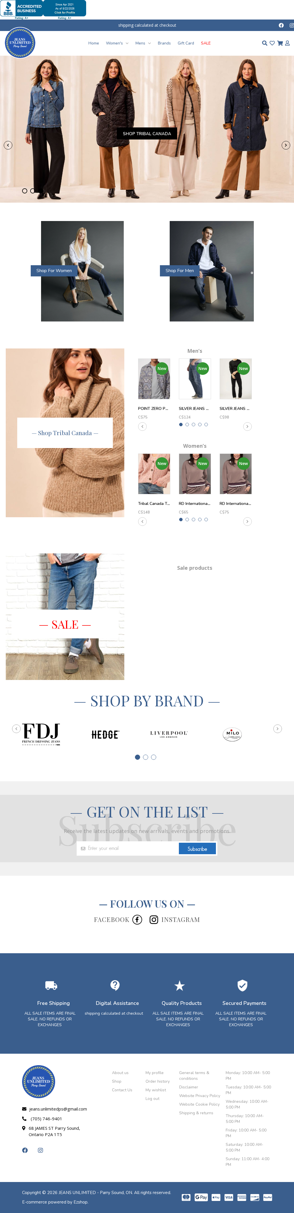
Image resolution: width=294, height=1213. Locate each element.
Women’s (194, 445)
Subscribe (197, 849)
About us (120, 1073)
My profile (155, 1073)
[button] (24, 190)
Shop (116, 1081)
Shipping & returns (196, 1113)
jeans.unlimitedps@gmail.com (57, 1109)
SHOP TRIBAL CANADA (147, 134)
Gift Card (186, 43)
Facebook (111, 919)
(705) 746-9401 (46, 1118)
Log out (152, 1098)
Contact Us (122, 1090)
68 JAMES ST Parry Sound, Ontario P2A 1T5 (54, 1131)
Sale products (194, 567)
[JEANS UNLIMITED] (20, 42)
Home (93, 43)
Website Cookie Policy (199, 1104)
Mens (141, 43)
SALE (206, 43)
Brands (164, 43)
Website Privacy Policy (199, 1095)
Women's (115, 43)
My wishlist (156, 1090)
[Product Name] (154, 379)
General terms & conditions (194, 1075)
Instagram (180, 919)
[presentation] (8, 145)
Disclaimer (188, 1087)
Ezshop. (81, 1202)
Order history (158, 1081)
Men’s (194, 350)
